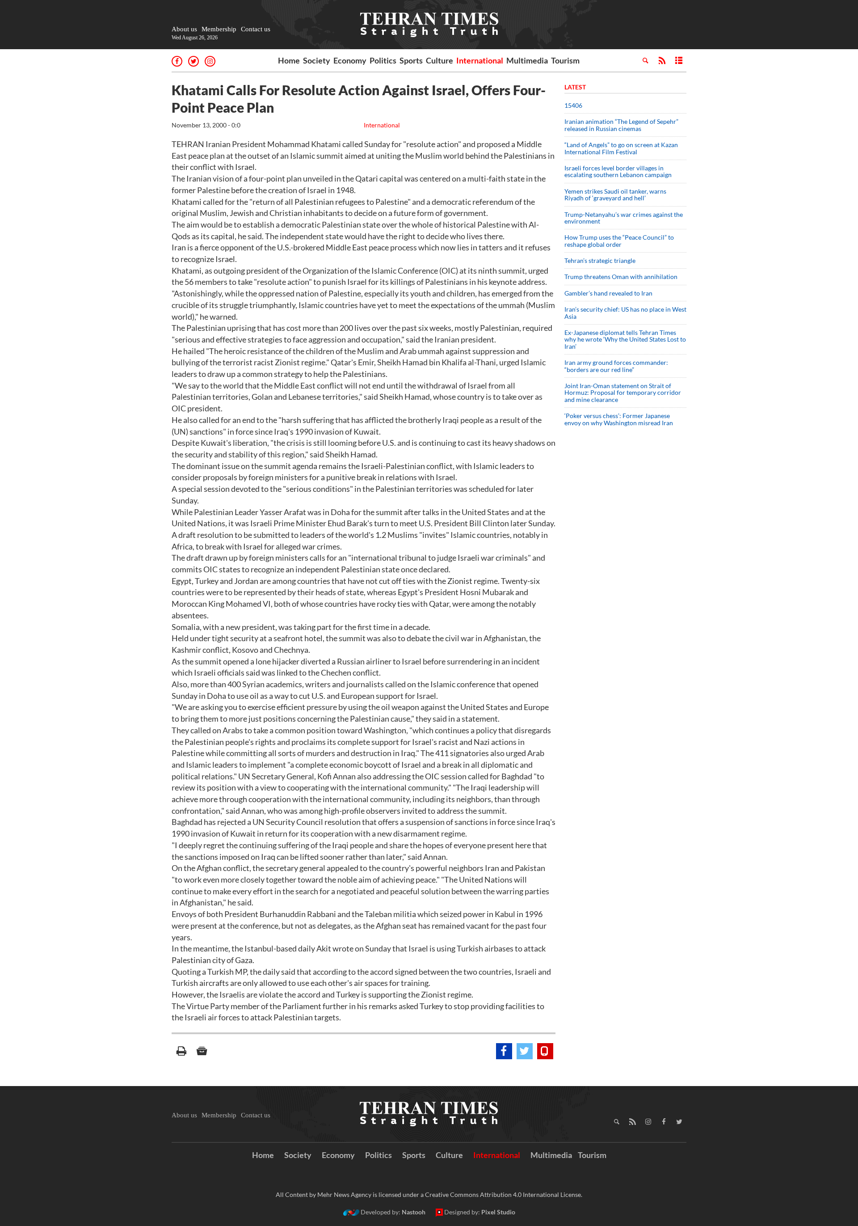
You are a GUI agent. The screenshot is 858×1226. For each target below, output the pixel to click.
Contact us (255, 29)
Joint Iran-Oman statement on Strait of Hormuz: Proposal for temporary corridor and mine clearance (622, 392)
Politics (383, 60)
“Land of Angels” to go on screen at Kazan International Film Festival (621, 148)
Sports (411, 60)
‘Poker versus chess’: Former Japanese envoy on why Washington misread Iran (618, 419)
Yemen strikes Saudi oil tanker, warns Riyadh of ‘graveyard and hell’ (615, 194)
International (479, 60)
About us (184, 29)
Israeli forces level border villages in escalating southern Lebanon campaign (618, 171)
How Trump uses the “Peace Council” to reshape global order (619, 240)
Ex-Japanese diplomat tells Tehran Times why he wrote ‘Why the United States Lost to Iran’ (625, 339)
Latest (575, 87)
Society (316, 60)
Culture (439, 60)
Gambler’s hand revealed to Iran (608, 293)
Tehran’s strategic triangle (599, 260)
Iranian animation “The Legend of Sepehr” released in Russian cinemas (621, 125)
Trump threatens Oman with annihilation (620, 276)
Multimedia (527, 60)
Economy (349, 60)
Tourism (565, 60)
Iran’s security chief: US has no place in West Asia (625, 312)
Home (289, 60)
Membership (219, 29)
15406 (573, 105)
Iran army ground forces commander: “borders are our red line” (616, 366)
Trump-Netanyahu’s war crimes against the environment (623, 218)
